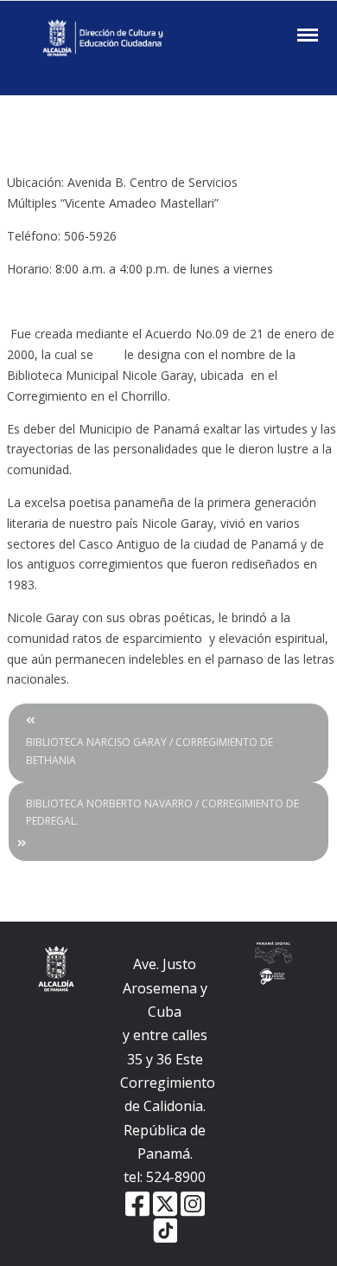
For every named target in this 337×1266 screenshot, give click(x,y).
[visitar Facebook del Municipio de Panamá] (137, 1201)
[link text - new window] (193, 1201)
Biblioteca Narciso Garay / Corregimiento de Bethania (149, 751)
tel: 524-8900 (165, 1176)
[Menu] (306, 35)
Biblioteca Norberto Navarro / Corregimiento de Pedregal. (162, 812)
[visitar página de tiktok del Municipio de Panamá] (165, 1229)
